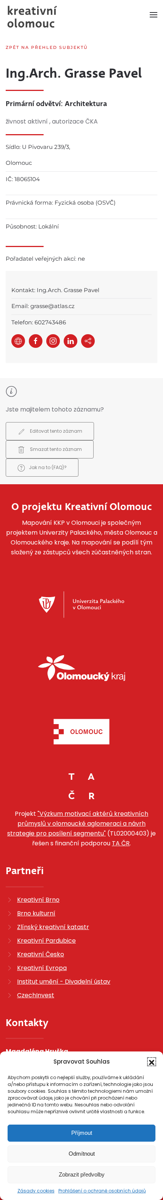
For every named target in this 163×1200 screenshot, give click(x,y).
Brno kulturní (36, 913)
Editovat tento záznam (55, 431)
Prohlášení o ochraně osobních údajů (102, 1190)
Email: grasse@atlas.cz (43, 306)
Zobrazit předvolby (82, 1174)
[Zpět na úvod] (32, 17)
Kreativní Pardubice (46, 940)
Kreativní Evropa (42, 968)
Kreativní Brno (38, 899)
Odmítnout (82, 1153)
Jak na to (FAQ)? (48, 467)
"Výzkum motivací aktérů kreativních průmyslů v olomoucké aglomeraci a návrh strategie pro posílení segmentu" (77, 823)
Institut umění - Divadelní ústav (63, 981)
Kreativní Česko (40, 954)
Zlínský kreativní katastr (53, 927)
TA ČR (121, 843)
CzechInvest (35, 995)
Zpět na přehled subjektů (47, 47)
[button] (151, 1061)
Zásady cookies (36, 1190)
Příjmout (81, 1133)
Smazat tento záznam (55, 449)
